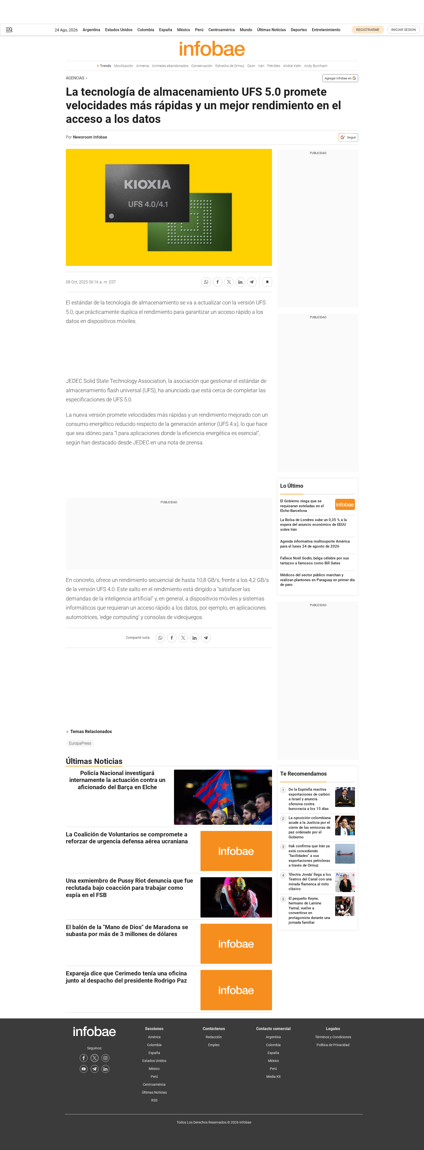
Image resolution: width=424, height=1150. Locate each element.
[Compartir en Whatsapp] (206, 282)
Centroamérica (221, 29)
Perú (199, 29)
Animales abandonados (170, 66)
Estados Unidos (118, 29)
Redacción (214, 1037)
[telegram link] (95, 1069)
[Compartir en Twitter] (229, 282)
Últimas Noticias (271, 29)
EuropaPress (80, 743)
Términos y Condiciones (333, 1037)
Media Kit (273, 1077)
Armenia (142, 66)
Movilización (123, 66)
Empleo (214, 1045)
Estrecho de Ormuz (229, 66)
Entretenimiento (326, 29)
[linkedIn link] (105, 1069)
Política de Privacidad (333, 1045)
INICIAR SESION (403, 30)
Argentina (91, 29)
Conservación (201, 66)
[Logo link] (212, 48)
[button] (9, 29)
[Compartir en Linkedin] (240, 282)
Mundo (246, 29)
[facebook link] (84, 1058)
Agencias (75, 78)
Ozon (251, 66)
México (183, 29)
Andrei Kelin (292, 66)
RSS (154, 1100)
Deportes (299, 29)
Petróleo (273, 66)
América (154, 1037)
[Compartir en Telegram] (251, 282)
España (165, 29)
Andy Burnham (315, 66)
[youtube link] (84, 1069)
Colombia (145, 29)
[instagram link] (105, 1058)
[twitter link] (95, 1058)
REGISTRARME (367, 30)
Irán (261, 66)
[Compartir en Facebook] (217, 282)
